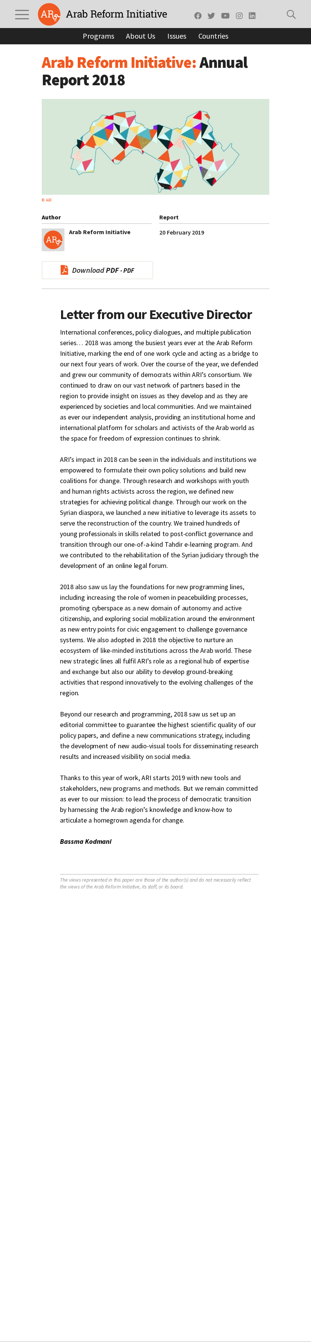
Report (169, 217)
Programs (98, 36)
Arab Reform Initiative (102, 14)
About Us (140, 36)
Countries (213, 36)
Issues (176, 36)
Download (95, 270)
